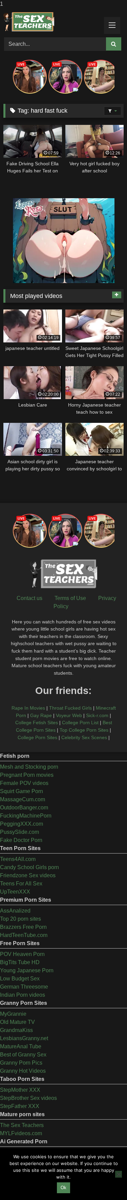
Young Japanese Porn (27, 970)
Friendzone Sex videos (28, 875)
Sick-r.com (97, 715)
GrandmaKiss (16, 1030)
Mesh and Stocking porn (29, 767)
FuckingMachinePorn (25, 816)
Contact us (29, 598)
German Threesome (24, 987)
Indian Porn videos (22, 995)
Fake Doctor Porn (21, 840)
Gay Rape (41, 715)
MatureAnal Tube (20, 1046)
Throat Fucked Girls (70, 708)
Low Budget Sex (20, 978)
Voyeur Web (69, 715)
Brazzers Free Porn (23, 927)
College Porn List (80, 722)
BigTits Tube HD (20, 962)
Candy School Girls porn (29, 867)
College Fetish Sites (36, 722)
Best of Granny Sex (23, 1054)
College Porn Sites (37, 737)
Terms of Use (70, 598)
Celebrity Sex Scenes (84, 737)
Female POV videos (24, 783)
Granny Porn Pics (21, 1063)
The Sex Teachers (22, 1125)
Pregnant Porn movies (27, 775)
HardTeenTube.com (23, 935)
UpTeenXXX (15, 892)
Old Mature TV (17, 1022)
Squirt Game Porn (21, 791)
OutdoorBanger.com (24, 807)
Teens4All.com (18, 859)
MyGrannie (13, 1014)
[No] (118, 1174)
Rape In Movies (28, 708)
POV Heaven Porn (22, 954)
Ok (63, 1187)
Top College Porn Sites (84, 730)
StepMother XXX (20, 1090)
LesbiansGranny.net (24, 1038)
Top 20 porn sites (20, 919)
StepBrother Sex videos (28, 1098)
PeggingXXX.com (21, 824)
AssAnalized (15, 911)
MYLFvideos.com (21, 1133)
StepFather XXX (19, 1106)
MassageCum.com (22, 799)
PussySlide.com (19, 832)
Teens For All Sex (21, 883)
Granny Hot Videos (23, 1071)
